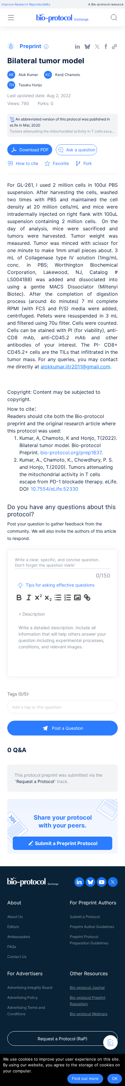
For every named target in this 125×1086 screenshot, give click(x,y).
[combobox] (62, 706)
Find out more (85, 1078)
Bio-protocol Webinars (88, 1014)
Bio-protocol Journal (87, 987)
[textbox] (62, 706)
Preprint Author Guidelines (92, 926)
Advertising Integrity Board (29, 987)
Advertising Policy (22, 997)
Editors (13, 926)
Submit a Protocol (85, 916)
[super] (38, 597)
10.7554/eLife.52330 (54, 489)
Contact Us (16, 956)
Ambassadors (18, 936)
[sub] (48, 597)
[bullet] (58, 597)
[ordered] (67, 597)
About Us (15, 916)
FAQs (11, 946)
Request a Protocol (35, 781)
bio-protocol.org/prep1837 (70, 452)
